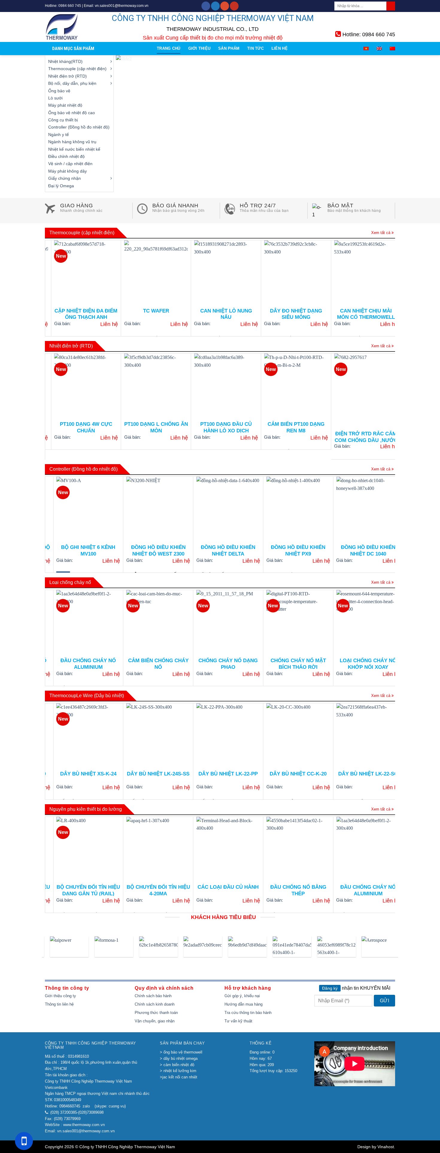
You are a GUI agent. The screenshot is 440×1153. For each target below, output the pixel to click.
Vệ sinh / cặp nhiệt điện (70, 163)
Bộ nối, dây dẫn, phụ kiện (72, 83)
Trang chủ (168, 48)
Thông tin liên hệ (59, 1004)
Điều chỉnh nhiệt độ (66, 156)
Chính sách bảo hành (153, 996)
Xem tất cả (381, 232)
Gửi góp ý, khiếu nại (242, 996)
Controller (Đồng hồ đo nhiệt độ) (79, 127)
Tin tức (255, 48)
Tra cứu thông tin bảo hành (247, 1012)
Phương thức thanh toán (156, 1012)
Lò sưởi (55, 98)
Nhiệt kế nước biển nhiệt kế (74, 149)
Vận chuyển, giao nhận (155, 1021)
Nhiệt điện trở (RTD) (67, 76)
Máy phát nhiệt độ (65, 105)
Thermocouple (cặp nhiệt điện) (77, 68)
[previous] (129, 123)
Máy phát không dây (67, 171)
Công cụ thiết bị (63, 119)
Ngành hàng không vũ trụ (72, 141)
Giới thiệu (199, 48)
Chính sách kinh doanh (155, 1004)
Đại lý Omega (61, 185)
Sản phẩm (228, 48)
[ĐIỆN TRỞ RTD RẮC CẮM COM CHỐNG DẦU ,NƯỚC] (322, 385)
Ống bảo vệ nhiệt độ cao (71, 112)
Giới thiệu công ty (60, 996)
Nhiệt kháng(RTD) (65, 61)
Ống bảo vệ (59, 90)
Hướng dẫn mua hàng (243, 1004)
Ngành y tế (58, 134)
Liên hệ (279, 48)
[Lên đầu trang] (433, 604)
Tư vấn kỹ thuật (238, 1021)
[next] (382, 123)
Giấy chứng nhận (64, 178)
